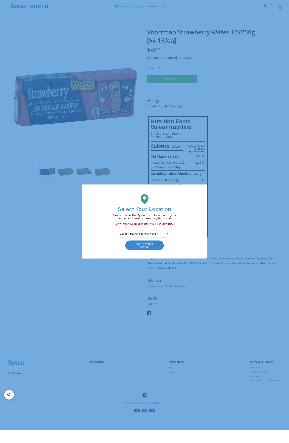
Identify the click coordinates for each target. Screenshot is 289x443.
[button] (9, 395)
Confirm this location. (144, 245)
